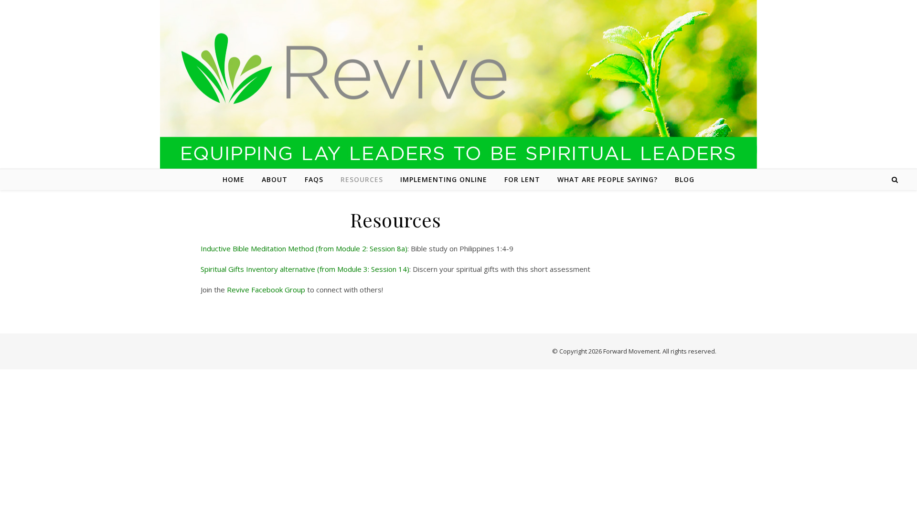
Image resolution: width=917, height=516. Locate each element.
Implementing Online (443, 179)
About (275, 179)
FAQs (314, 179)
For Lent (522, 179)
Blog (684, 179)
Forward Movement (631, 351)
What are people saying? (607, 179)
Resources (362, 179)
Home (234, 179)
